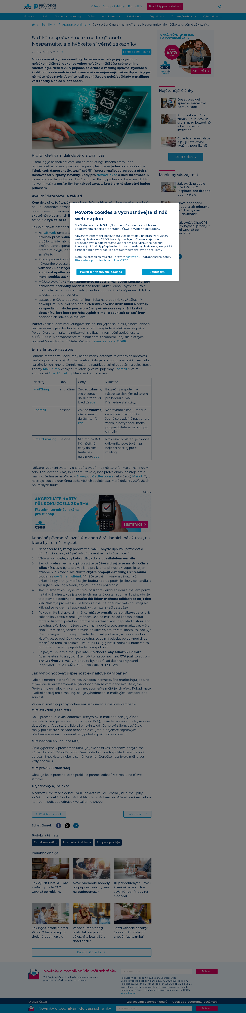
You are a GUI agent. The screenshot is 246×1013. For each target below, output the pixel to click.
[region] (124, 242)
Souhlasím (157, 272)
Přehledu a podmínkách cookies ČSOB (101, 260)
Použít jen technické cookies (101, 272)
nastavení (132, 257)
